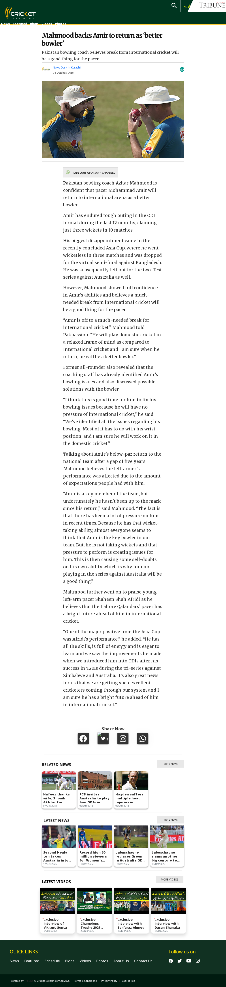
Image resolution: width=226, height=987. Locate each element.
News (5, 24)
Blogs (34, 24)
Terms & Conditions (85, 980)
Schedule (52, 960)
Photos (60, 24)
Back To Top (128, 980)
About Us (121, 960)
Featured (20, 24)
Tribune (28, 980)
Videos (46, 24)
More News (171, 764)
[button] (90, 172)
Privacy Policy (109, 980)
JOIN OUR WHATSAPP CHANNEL (93, 173)
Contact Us (143, 960)
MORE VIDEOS (170, 879)
